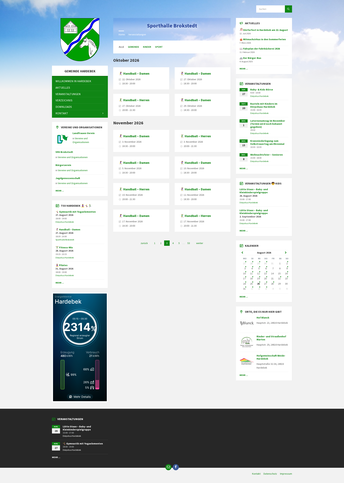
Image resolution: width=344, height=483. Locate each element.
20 (265, 278)
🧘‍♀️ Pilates (62, 265)
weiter (199, 243)
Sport (159, 46)
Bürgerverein (63, 165)
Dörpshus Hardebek (65, 222)
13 (265, 273)
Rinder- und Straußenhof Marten (271, 338)
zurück (144, 243)
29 (258, 263)
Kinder (147, 46)
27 (244, 263)
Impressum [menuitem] (286, 473)
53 (188, 243)
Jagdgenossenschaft (68, 178)
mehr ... (60, 190)
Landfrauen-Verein (84, 133)
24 (244, 283)
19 (258, 278)
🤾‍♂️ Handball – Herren (134, 100)
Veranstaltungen (137, 34)
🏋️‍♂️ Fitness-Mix (64, 247)
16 (286, 273)
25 (251, 283)
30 (265, 263)
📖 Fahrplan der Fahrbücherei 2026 (260, 48)
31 (244, 288)
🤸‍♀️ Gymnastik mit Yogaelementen (76, 211)
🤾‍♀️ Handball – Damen (134, 73)
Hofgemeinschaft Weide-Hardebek (271, 357)
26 (258, 283)
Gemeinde (133, 46)
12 (258, 273)
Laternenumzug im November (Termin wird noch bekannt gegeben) (267, 123)
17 (244, 278)
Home (122, 34)
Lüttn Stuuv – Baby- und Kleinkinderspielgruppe (254, 191)
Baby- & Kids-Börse (261, 89)
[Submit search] (288, 9)
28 (251, 263)
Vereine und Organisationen (73, 157)
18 (251, 278)
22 (279, 278)
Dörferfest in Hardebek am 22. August (265, 30)
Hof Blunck (263, 317)
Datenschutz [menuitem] (270, 473)
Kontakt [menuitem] (256, 473)
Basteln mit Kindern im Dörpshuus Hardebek (263, 105)
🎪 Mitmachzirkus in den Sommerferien (263, 39)
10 (244, 273)
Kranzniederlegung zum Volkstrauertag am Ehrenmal (267, 142)
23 (286, 278)
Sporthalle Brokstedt (65, 239)
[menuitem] (80, 81)
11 (251, 273)
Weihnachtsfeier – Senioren (266, 154)
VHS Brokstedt (64, 152)
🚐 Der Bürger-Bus (250, 58)
